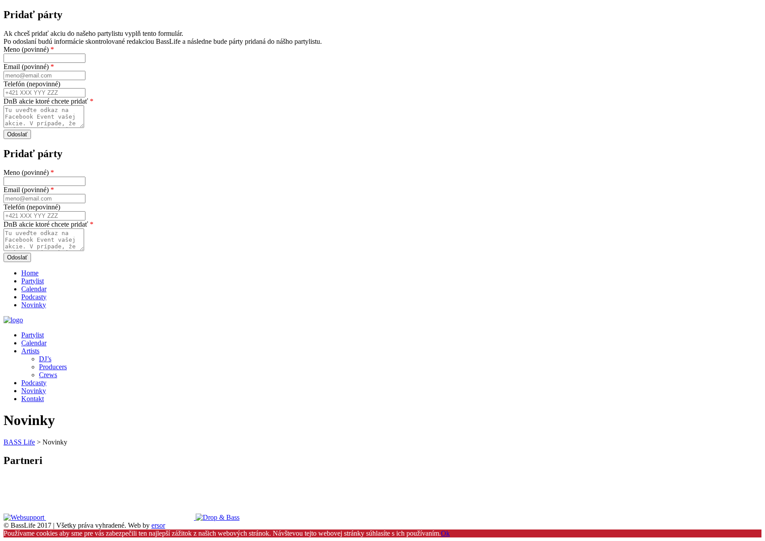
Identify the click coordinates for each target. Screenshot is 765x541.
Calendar (33, 289)
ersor (158, 525)
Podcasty (33, 297)
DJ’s (45, 359)
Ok (445, 533)
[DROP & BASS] (218, 517)
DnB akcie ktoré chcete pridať (48, 101)
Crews (48, 375)
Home (30, 273)
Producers (53, 367)
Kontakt (32, 398)
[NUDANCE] (121, 517)
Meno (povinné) (29, 49)
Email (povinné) (29, 66)
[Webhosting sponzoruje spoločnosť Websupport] (25, 517)
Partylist (32, 281)
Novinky (33, 305)
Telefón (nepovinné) (32, 84)
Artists (30, 351)
